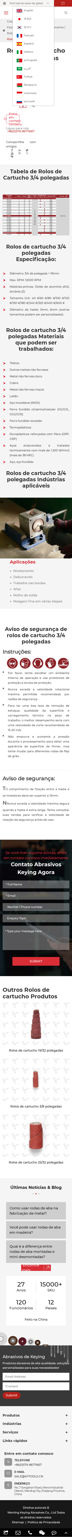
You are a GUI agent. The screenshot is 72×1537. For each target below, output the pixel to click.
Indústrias (12, 1424)
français (29, 35)
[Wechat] (42, 1532)
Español (29, 43)
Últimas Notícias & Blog (36, 1187)
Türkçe (28, 76)
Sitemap (18, 1522)
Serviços (10, 1432)
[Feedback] (54, 1532)
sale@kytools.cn (28, 1476)
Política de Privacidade (44, 1522)
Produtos (11, 1415)
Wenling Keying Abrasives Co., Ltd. (32, 1512)
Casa (10, 21)
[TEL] (30, 1532)
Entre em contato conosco (12, 119)
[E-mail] (18, 1532)
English (28, 10)
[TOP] (66, 1532)
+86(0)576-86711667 (21, 131)
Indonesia (30, 93)
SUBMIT (36, 961)
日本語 (27, 18)
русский (29, 101)
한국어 (27, 27)
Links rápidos (15, 1441)
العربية (27, 68)
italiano (28, 51)
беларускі (30, 84)
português (30, 60)
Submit (11, 1395)
